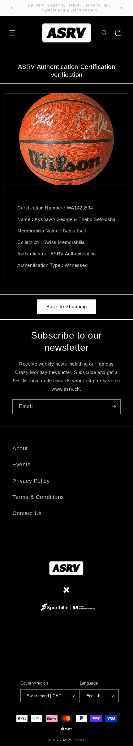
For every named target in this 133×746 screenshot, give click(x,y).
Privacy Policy (30, 481)
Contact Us (27, 513)
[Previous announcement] (11, 8)
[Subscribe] (113, 406)
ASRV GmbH (73, 740)
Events (21, 464)
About (20, 448)
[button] (12, 33)
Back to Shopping (66, 306)
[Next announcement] (121, 8)
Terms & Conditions (38, 497)
